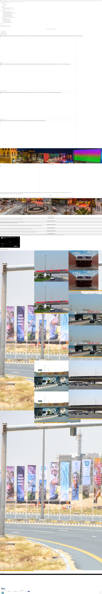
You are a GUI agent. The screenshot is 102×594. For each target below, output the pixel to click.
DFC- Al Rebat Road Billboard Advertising (8, 16)
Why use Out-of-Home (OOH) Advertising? (8, 7)
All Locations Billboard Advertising (7, 11)
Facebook (3, 593)
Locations (3, 10)
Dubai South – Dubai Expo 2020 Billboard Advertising (9, 17)
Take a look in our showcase (10, 208)
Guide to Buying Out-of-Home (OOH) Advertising (9, 9)
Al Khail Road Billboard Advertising (7, 15)
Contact (2, 23)
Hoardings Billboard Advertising (7, 21)
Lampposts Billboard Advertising (7, 20)
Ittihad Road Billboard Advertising (7, 13)
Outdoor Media (3, 18)
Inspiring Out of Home (10, 205)
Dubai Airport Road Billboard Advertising (8, 14)
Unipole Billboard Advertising (6, 19)
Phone (3, 592)
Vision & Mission (5, 4)
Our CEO (4, 5)
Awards (4, 6)
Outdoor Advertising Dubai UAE (5, 2)
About (2, 3)
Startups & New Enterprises (6, 8)
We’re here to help (7, 157)
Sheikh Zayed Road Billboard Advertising (8, 12)
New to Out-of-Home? (10, 155)
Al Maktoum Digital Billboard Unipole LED (8, 22)
